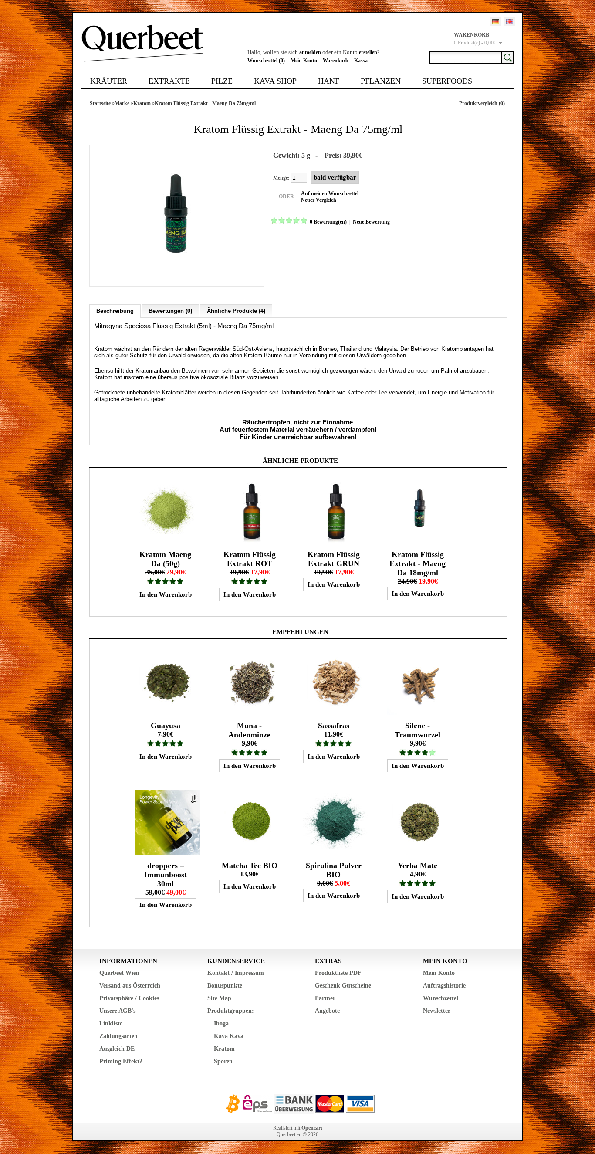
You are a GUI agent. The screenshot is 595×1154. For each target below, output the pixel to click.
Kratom (142, 103)
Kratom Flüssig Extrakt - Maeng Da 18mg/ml (417, 563)
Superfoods (447, 81)
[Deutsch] (495, 21)
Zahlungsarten (118, 1036)
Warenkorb (335, 61)
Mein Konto (304, 61)
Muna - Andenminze (249, 730)
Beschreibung (115, 311)
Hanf (328, 81)
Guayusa (165, 725)
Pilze (222, 81)
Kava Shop (275, 81)
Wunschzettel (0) (266, 61)
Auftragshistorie (444, 985)
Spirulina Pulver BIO (334, 870)
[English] (509, 21)
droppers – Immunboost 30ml (165, 874)
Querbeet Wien (119, 973)
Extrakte (169, 81)
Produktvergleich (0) (482, 103)
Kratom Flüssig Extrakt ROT (249, 559)
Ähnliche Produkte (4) (236, 311)
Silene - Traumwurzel (417, 730)
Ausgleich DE (117, 1048)
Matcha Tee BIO (249, 865)
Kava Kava (228, 1036)
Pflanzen (381, 81)
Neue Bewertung (371, 222)
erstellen (368, 52)
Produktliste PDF (338, 973)
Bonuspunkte (224, 985)
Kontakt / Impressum (235, 973)
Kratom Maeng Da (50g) (165, 559)
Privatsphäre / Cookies (129, 998)
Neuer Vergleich (318, 200)
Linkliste (110, 1023)
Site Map (219, 998)
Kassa (361, 61)
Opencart (311, 1128)
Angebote (327, 1011)
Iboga (221, 1023)
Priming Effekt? (120, 1061)
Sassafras (333, 725)
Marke (122, 103)
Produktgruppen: (230, 1011)
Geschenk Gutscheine (343, 985)
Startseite (100, 103)
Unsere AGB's (117, 1011)
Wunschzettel (440, 998)
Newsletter (436, 1011)
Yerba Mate (417, 865)
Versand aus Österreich (129, 985)
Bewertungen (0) (170, 311)
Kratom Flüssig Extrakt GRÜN (334, 559)
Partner (325, 998)
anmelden (310, 52)
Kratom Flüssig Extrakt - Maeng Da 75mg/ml (205, 103)
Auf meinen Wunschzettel (329, 193)
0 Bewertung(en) (328, 222)
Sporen (223, 1061)
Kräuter (108, 81)
